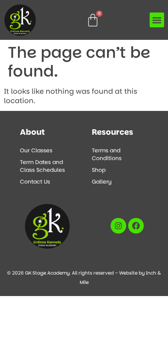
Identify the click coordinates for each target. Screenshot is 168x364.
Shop (98, 170)
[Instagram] (118, 226)
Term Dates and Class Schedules (42, 166)
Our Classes (36, 150)
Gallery (102, 182)
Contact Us (35, 182)
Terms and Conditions (107, 154)
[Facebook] (136, 226)
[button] (157, 19)
